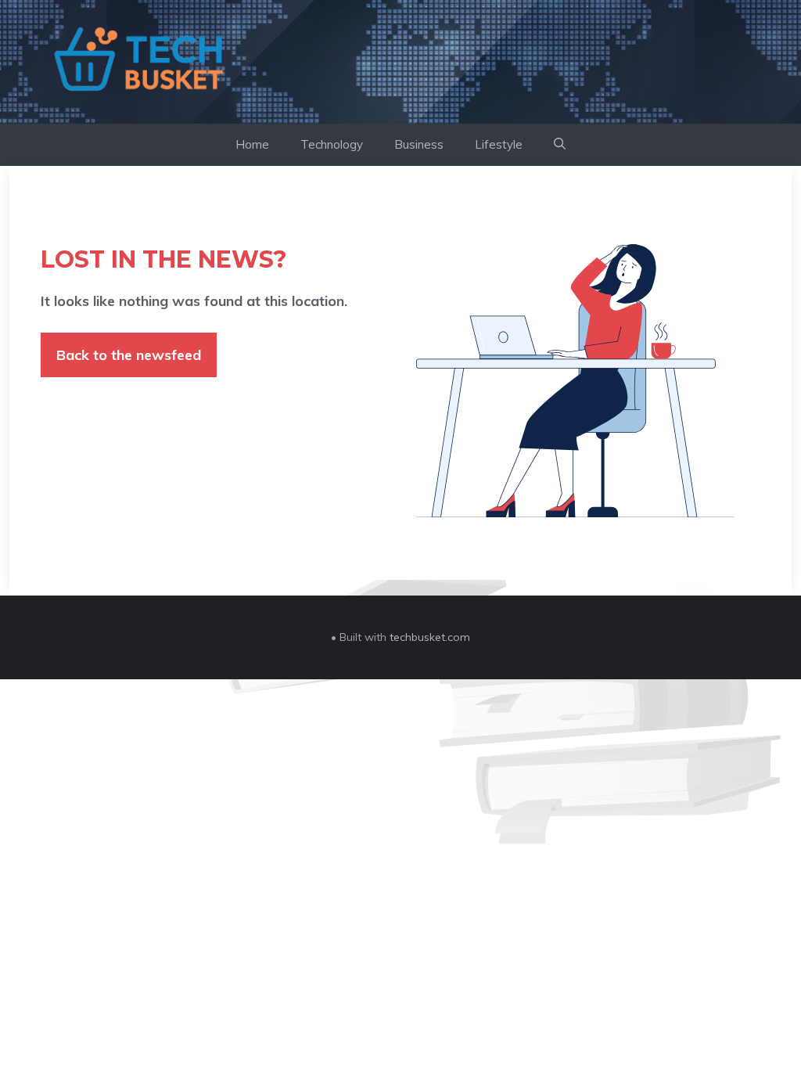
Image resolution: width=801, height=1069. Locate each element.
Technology (331, 144)
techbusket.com (430, 637)
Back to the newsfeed (128, 355)
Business (419, 144)
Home (252, 144)
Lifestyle (499, 144)
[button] (559, 145)
